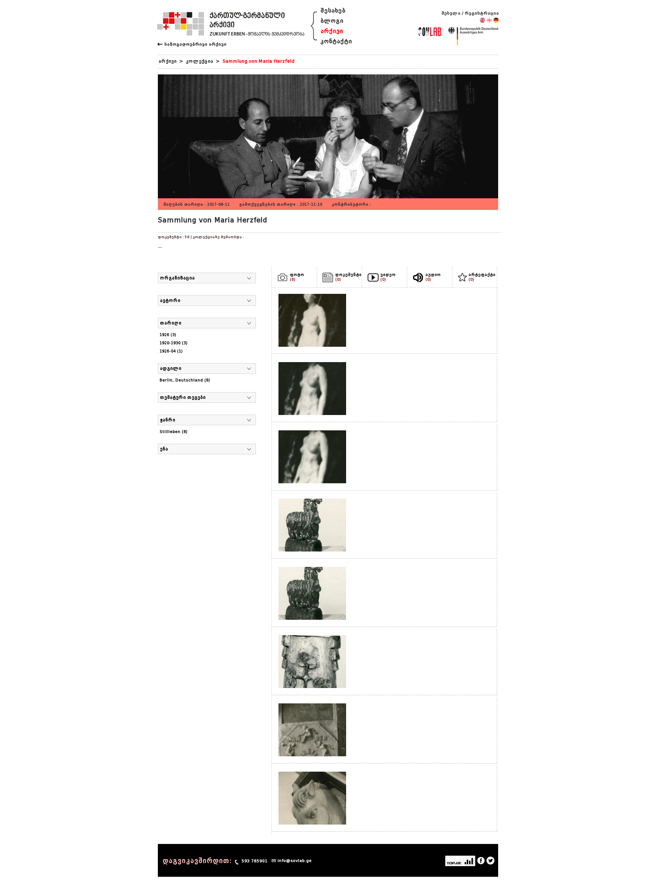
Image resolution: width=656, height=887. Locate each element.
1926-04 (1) (171, 351)
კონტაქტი (336, 41)
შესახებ (332, 11)
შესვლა (451, 13)
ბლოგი (331, 21)
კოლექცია (199, 61)
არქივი (331, 31)
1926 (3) (168, 334)
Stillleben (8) (174, 431)
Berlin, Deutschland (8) (185, 380)
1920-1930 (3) (174, 343)
